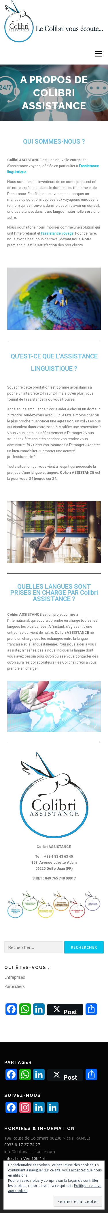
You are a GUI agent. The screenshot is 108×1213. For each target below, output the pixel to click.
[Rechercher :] (33, 947)
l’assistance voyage (57, 233)
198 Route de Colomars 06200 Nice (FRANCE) (47, 1138)
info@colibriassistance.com (29, 1151)
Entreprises (14, 977)
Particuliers (14, 986)
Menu (98, 53)
